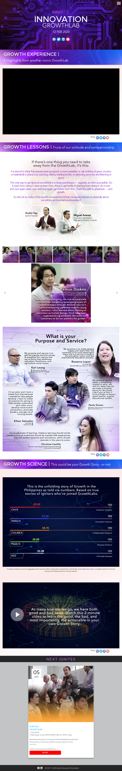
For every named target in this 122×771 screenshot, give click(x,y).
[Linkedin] (41, 768)
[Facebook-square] (38, 768)
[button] (54, 39)
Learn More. (33, 744)
